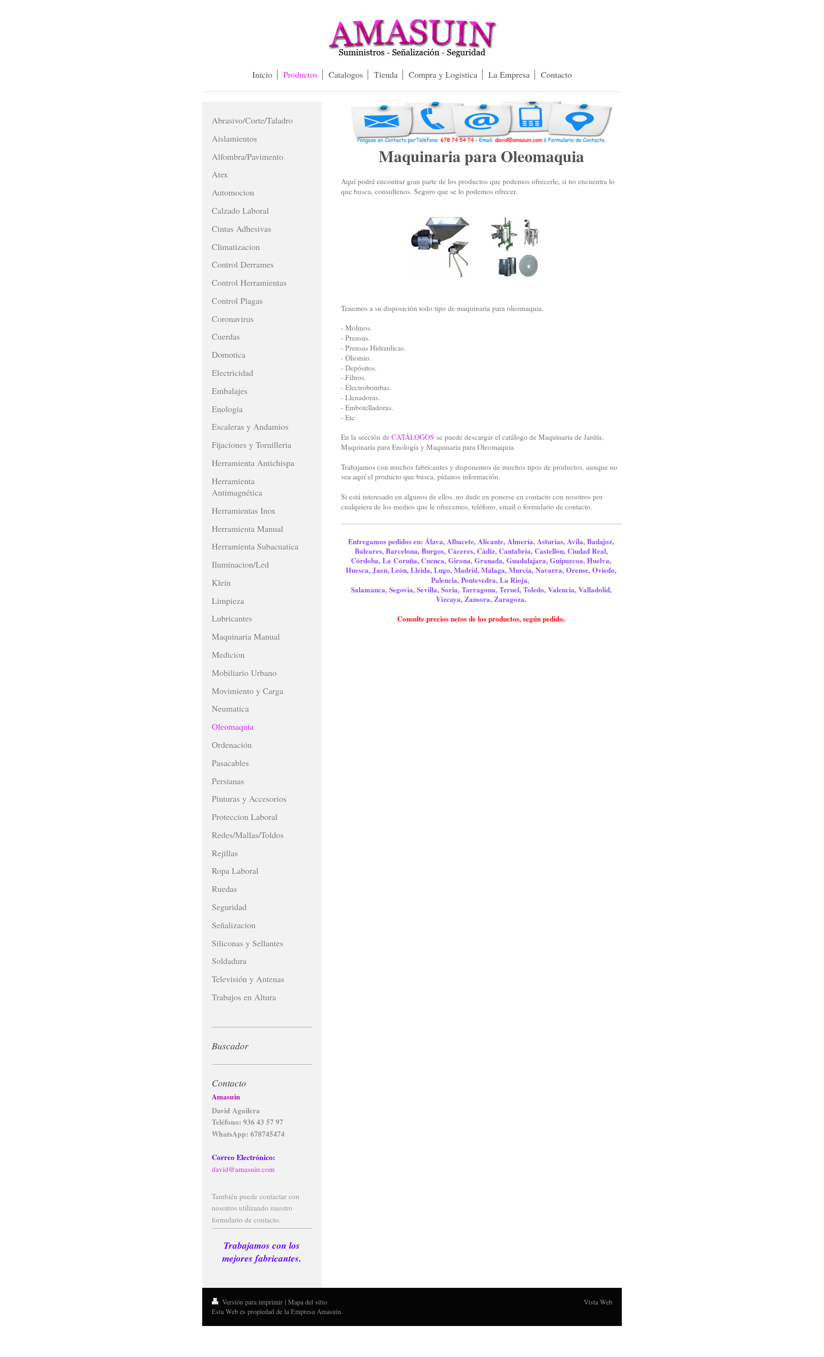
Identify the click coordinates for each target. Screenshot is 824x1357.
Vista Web (598, 1301)
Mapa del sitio (307, 1301)
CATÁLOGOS (412, 437)
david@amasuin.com (243, 1169)
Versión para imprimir (252, 1301)
